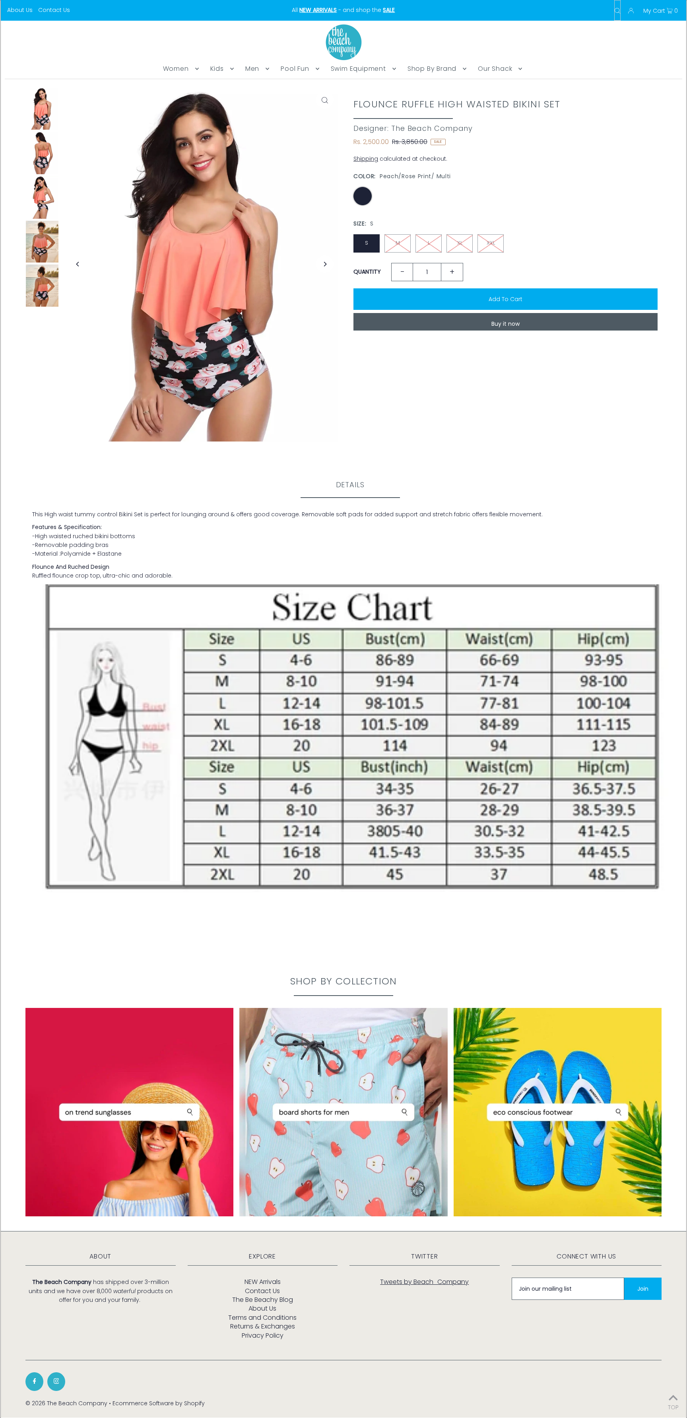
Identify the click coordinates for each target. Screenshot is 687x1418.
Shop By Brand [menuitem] (432, 68)
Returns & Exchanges (262, 1326)
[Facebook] (34, 1381)
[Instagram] (56, 1381)
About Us (20, 10)
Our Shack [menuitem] (495, 68)
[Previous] (78, 264)
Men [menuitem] (252, 68)
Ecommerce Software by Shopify (159, 1403)
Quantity (367, 272)
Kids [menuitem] (217, 68)
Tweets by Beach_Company (424, 1281)
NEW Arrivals (263, 1281)
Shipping (365, 159)
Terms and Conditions (262, 1317)
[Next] (325, 264)
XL (459, 243)
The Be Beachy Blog (262, 1299)
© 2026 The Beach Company (66, 1403)
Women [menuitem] (176, 68)
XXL (491, 243)
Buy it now (505, 324)
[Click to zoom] (325, 100)
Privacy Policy (262, 1335)
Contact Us (54, 10)
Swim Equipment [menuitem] (358, 68)
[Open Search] (617, 10)
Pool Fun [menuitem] (295, 68)
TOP (673, 1406)
